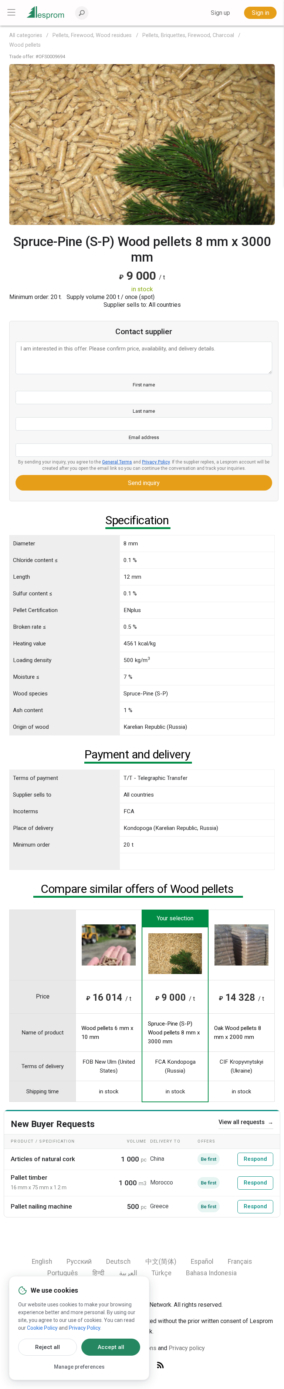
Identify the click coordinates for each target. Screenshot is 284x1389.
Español (202, 1261)
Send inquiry (144, 482)
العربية (128, 1273)
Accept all (111, 1347)
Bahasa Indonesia (211, 1273)
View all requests (246, 1122)
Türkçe (162, 1273)
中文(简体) (160, 1261)
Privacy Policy (156, 462)
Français (240, 1261)
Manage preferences (79, 1367)
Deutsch (118, 1261)
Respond (255, 1159)
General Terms (117, 462)
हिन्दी (98, 1273)
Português (62, 1273)
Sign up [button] (220, 12)
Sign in (260, 12)
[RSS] (160, 1365)
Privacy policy (187, 1348)
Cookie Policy (42, 1328)
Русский (79, 1261)
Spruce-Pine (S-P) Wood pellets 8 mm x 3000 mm (174, 1032)
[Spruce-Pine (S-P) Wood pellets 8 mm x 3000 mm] (142, 143)
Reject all (47, 1347)
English (42, 1261)
